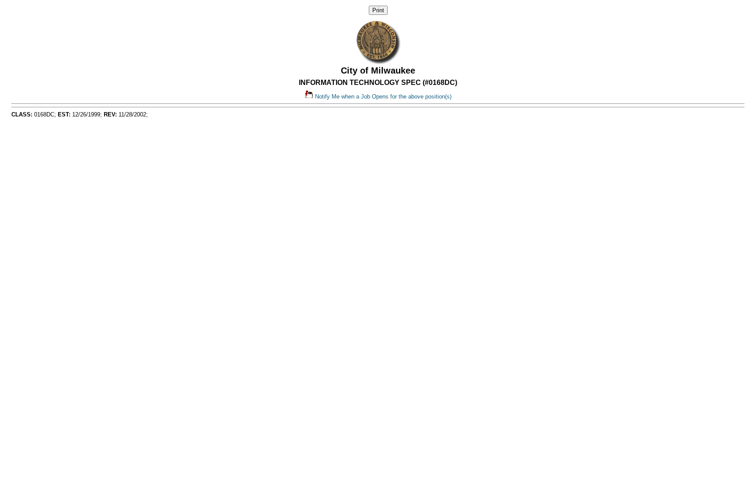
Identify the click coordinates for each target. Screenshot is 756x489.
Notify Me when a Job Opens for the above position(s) (382, 96)
